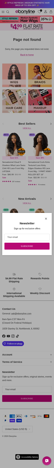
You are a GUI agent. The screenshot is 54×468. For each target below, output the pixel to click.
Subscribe (27, 246)
